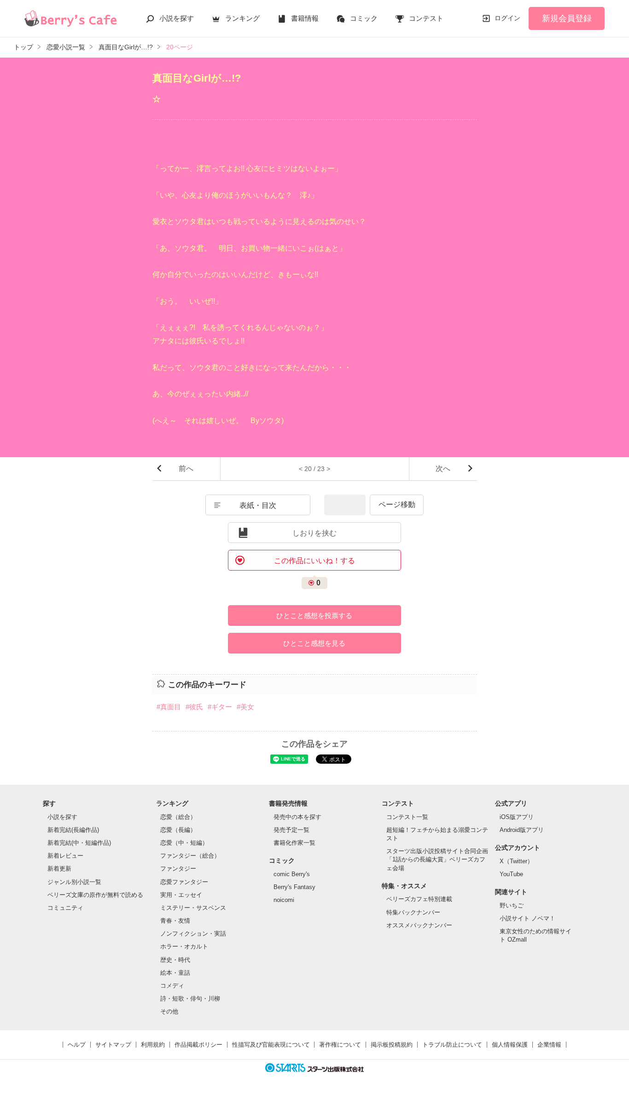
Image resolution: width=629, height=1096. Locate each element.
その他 (169, 1011)
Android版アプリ (522, 829)
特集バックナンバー (413, 912)
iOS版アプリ (517, 816)
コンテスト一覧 (407, 816)
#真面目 (169, 707)
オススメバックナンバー (419, 925)
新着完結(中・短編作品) (79, 842)
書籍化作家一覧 (294, 842)
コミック (364, 18)
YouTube (511, 874)
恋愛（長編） (178, 829)
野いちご (512, 905)
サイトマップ (113, 1044)
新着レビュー (65, 855)
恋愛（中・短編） (184, 842)
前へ (186, 468)
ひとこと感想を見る (314, 643)
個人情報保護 (510, 1044)
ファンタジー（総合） (190, 855)
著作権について (340, 1044)
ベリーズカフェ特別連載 (419, 899)
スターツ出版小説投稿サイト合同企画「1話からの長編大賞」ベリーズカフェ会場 (437, 859)
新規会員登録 (567, 18)
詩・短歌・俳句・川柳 (190, 998)
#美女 (245, 707)
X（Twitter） (516, 861)
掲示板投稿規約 (392, 1044)
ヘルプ (77, 1044)
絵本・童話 (175, 972)
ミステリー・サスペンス (193, 907)
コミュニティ (65, 907)
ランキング (242, 18)
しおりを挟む (314, 533)
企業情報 (549, 1044)
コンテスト (426, 18)
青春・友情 (175, 920)
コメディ (172, 985)
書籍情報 (305, 18)
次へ (443, 468)
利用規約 (153, 1044)
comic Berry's (292, 874)
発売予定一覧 (291, 829)
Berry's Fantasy (294, 887)
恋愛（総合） (178, 816)
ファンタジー (178, 868)
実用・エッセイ (181, 894)
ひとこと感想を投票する (314, 615)
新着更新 (59, 868)
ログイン (507, 18)
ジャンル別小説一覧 (74, 881)
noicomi (284, 899)
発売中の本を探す (297, 816)
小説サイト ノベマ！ (527, 918)
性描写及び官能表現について (271, 1044)
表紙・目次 (257, 505)
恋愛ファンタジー (184, 881)
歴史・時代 (175, 959)
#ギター (220, 707)
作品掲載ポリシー (198, 1044)
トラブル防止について (452, 1044)
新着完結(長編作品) (73, 829)
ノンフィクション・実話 (193, 933)
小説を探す (176, 18)
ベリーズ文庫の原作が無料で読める (95, 894)
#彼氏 (194, 707)
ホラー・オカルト (184, 946)
